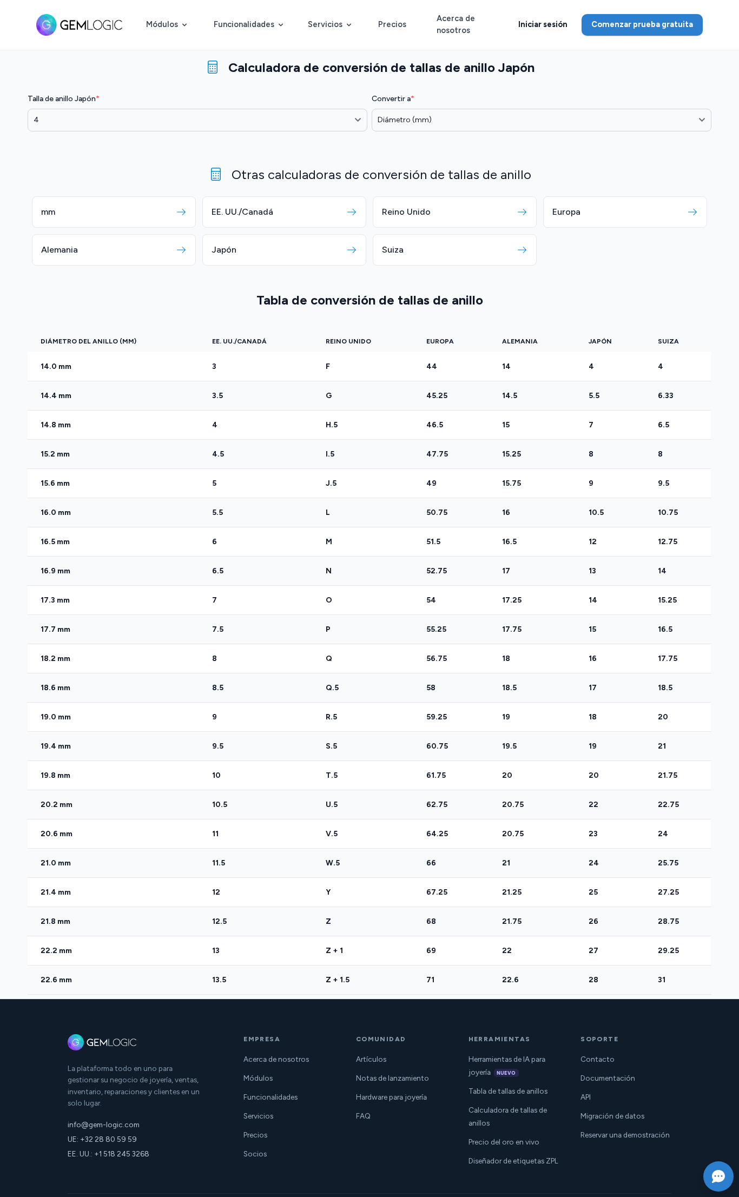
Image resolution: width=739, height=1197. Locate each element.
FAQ (363, 1116)
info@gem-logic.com (104, 1124)
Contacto (597, 1059)
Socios (255, 1153)
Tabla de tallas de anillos (508, 1091)
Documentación (607, 1078)
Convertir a (393, 98)
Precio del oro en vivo (504, 1142)
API (585, 1097)
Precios (392, 24)
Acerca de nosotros (456, 24)
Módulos (162, 24)
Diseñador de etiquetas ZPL (513, 1160)
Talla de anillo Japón (64, 98)
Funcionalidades (244, 24)
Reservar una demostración (625, 1134)
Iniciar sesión (543, 24)
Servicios (325, 24)
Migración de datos (612, 1116)
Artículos (371, 1059)
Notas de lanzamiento (392, 1078)
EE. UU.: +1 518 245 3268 (108, 1153)
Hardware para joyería (391, 1097)
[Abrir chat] (718, 1176)
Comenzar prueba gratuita (642, 24)
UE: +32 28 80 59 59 (102, 1139)
